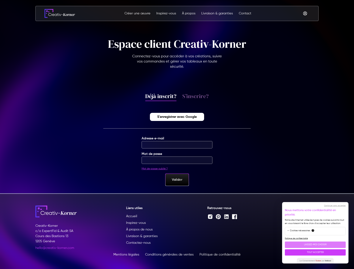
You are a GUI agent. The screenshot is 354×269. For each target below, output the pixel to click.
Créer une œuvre (137, 13)
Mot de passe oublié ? (155, 168)
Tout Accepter (315, 252)
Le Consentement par (315, 261)
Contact (245, 13)
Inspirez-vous (166, 13)
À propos (188, 13)
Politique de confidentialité (220, 254)
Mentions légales (126, 254)
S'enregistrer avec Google (177, 117)
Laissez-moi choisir (315, 245)
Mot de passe (152, 154)
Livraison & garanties (217, 13)
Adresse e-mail (153, 138)
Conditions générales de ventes (169, 254)
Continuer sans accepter (335, 205)
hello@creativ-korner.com (54, 248)
